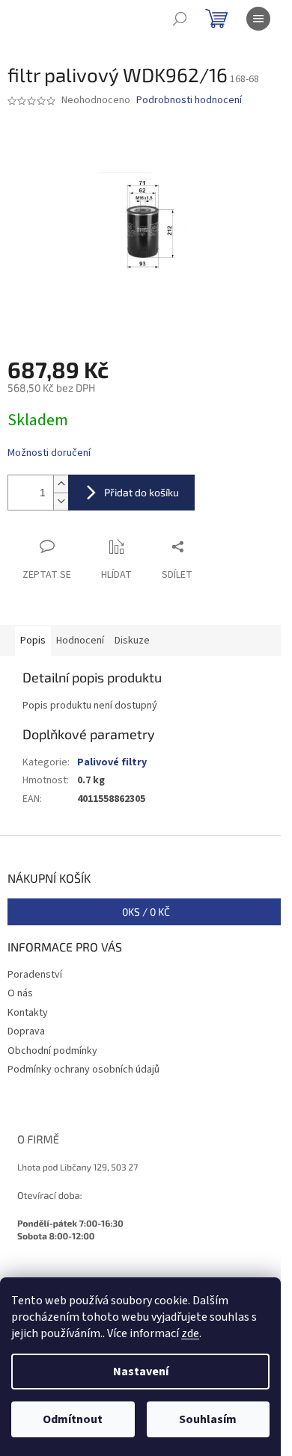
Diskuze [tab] (132, 640)
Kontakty (27, 1012)
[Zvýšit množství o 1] (60, 484)
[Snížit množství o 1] (60, 501)
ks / (146, 911)
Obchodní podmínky (52, 1050)
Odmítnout (73, 1419)
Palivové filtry (112, 762)
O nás (20, 993)
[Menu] (258, 19)
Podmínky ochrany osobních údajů (83, 1069)
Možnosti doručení (49, 453)
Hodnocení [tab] (80, 640)
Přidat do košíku (141, 492)
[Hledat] (180, 19)
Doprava (26, 1031)
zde (190, 1333)
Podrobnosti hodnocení (189, 100)
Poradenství (34, 974)
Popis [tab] (33, 640)
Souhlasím (208, 1419)
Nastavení (140, 1371)
